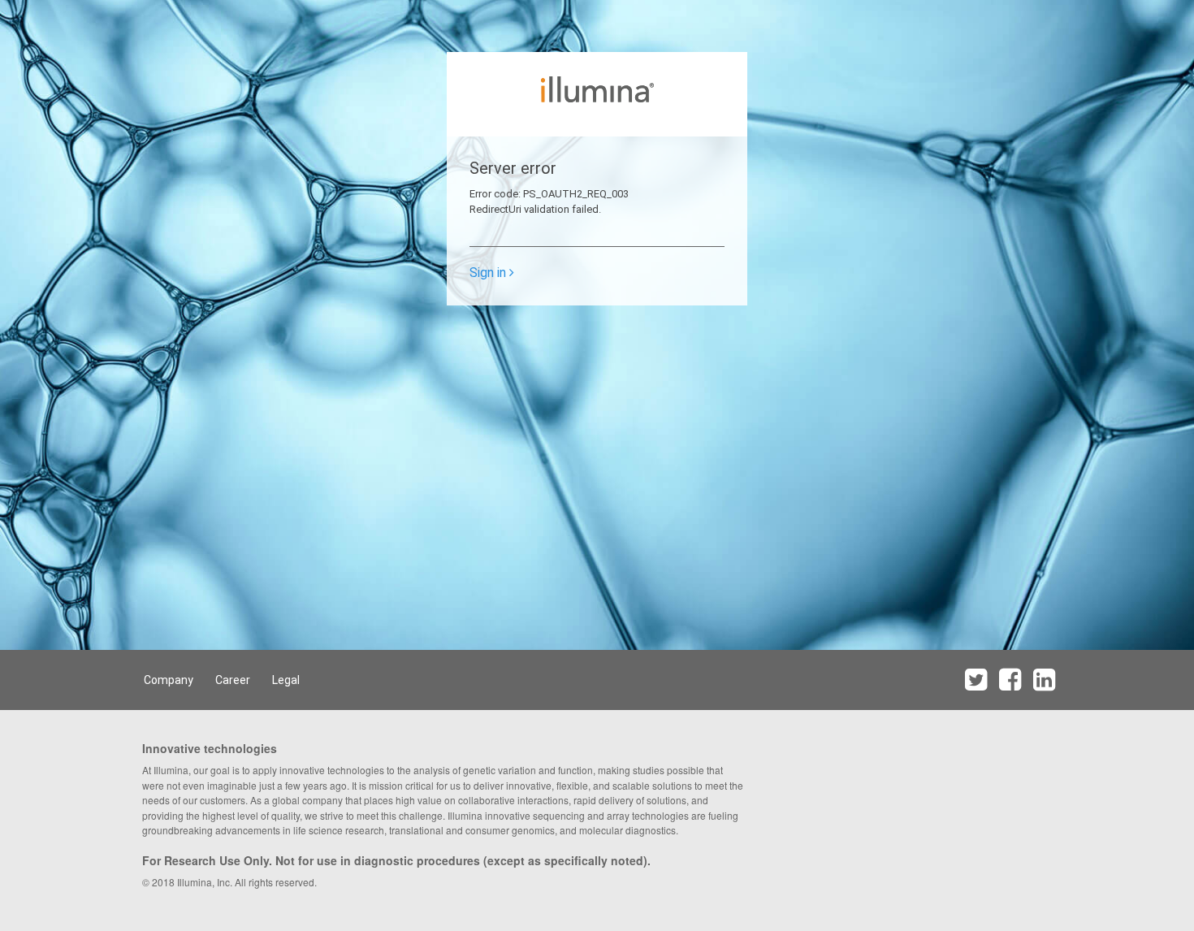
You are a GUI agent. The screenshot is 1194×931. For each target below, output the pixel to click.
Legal (286, 679)
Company (168, 679)
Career (232, 679)
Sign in (489, 272)
